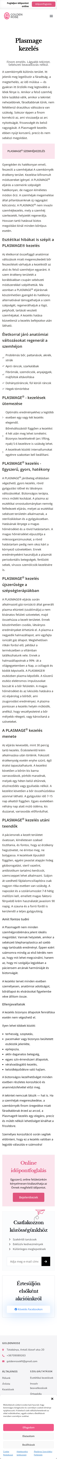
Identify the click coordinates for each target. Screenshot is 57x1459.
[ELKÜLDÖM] (45, 1261)
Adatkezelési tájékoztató (22, 1453)
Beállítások (28, 1444)
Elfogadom (29, 1427)
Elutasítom (28, 1436)
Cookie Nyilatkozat (8, 1453)
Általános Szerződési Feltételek (43, 1453)
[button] (52, 1398)
